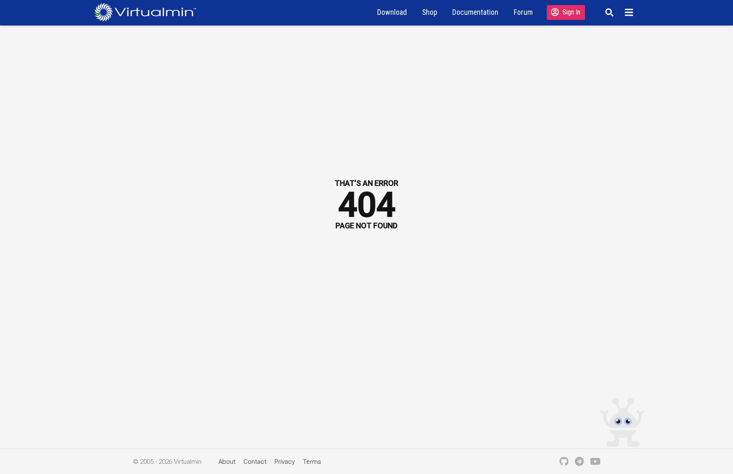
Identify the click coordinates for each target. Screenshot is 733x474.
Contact (254, 462)
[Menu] (630, 12)
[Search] (608, 12)
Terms (312, 462)
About (226, 462)
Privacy (284, 462)
